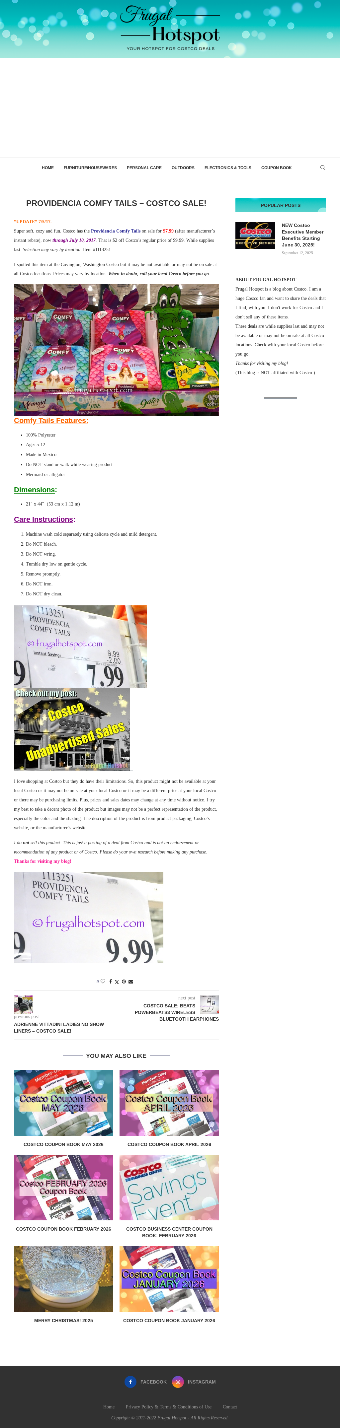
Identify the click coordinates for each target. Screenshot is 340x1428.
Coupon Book (276, 168)
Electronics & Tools (228, 168)
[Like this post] (103, 982)
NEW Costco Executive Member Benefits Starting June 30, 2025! (302, 235)
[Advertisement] (170, 107)
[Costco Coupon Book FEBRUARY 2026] (63, 1188)
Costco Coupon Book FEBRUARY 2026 (63, 1229)
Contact (230, 1406)
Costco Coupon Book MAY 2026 (64, 1144)
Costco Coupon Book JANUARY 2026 (169, 1320)
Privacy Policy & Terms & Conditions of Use (169, 1406)
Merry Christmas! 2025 (63, 1320)
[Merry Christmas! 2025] (63, 1279)
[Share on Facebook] (110, 982)
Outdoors (183, 168)
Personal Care (144, 168)
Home (48, 168)
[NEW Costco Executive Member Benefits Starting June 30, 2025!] (255, 235)
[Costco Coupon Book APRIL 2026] (169, 1103)
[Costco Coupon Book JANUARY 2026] (169, 1279)
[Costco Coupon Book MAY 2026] (63, 1103)
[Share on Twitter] (117, 982)
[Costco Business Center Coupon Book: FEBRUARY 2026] (169, 1188)
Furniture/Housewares (90, 168)
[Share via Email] (130, 982)
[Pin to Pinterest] (124, 982)
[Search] (322, 167)
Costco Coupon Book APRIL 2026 (169, 1144)
